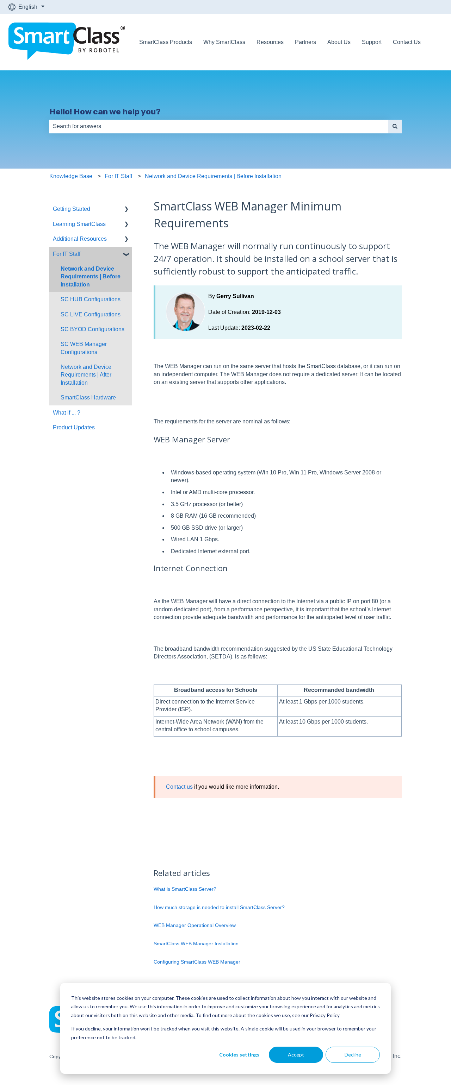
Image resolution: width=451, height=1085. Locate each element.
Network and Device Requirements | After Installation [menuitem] (86, 375)
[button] (126, 209)
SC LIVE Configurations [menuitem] (91, 314)
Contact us (179, 787)
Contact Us (407, 42)
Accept (296, 1055)
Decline (353, 1055)
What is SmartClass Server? (185, 889)
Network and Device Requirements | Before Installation (213, 176)
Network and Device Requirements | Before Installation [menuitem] (91, 277)
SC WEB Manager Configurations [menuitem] (84, 348)
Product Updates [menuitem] (74, 427)
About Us (339, 42)
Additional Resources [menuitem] (80, 239)
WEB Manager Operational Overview (195, 925)
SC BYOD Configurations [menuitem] (92, 329)
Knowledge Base (70, 176)
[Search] (395, 126)
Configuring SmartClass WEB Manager (197, 962)
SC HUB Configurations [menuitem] (91, 299)
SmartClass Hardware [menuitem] (88, 397)
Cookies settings (239, 1055)
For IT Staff (118, 176)
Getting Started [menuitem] (71, 209)
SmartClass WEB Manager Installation (196, 943)
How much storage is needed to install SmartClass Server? (219, 907)
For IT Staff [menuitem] (66, 254)
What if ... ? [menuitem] (66, 413)
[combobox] (218, 126)
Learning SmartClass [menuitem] (79, 224)
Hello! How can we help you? (105, 111)
